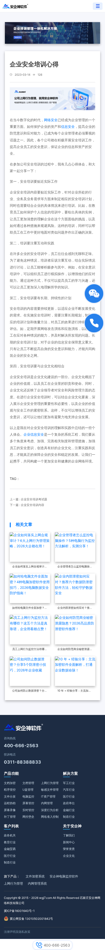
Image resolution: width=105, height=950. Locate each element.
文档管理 (28, 783)
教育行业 (10, 842)
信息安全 (68, 126)
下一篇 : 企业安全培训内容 (27, 505)
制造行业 (69, 816)
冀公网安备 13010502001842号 (31, 918)
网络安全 (51, 120)
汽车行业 (69, 789)
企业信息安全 (33, 434)
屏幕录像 (10, 810)
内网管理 (47, 803)
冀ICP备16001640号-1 (19, 911)
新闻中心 (69, 842)
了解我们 (69, 835)
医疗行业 (69, 796)
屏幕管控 (28, 803)
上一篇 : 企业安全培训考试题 (28, 499)
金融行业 (69, 810)
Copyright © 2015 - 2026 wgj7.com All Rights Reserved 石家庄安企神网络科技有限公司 (52, 900)
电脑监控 (28, 796)
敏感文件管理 (50, 789)
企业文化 (69, 856)
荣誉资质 (69, 849)
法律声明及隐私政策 (17, 932)
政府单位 (69, 803)
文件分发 (10, 796)
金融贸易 (10, 849)
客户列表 (11, 826)
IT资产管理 (48, 796)
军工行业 (69, 783)
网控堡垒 (28, 816)
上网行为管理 (50, 783)
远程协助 (10, 803)
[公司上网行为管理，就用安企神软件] (52, 98)
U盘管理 (27, 789)
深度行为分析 (50, 810)
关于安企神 (72, 826)
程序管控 (10, 789)
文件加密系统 (35, 876)
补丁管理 (10, 816)
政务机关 (10, 835)
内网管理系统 (37, 883)
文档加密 (10, 783)
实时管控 (28, 810)
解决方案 (70, 773)
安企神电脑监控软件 (64, 876)
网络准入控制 (50, 816)
